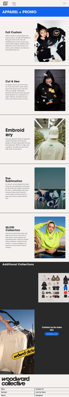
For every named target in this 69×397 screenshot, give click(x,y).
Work (3, 389)
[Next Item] (65, 288)
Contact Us (40, 389)
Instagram (39, 395)
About (3, 395)
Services (4, 392)
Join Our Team (40, 392)
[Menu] (64, 3)
